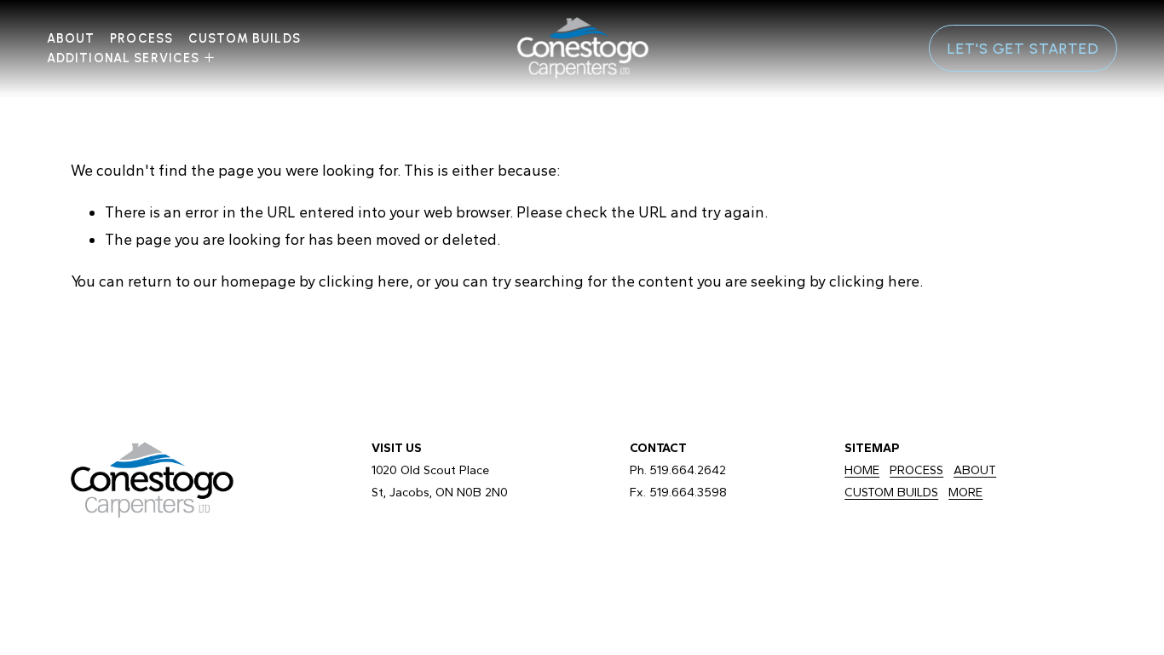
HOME (861, 470)
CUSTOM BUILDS (244, 38)
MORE (965, 492)
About (71, 38)
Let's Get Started (1023, 48)
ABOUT (975, 470)
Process (141, 38)
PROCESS (916, 470)
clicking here (364, 281)
